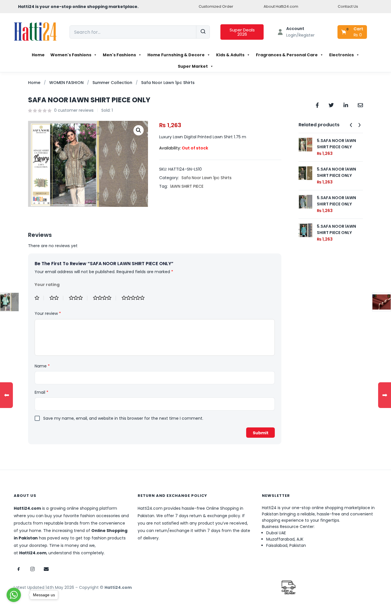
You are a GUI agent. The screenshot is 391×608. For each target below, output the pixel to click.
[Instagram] (32, 569)
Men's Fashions (119, 55)
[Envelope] (46, 569)
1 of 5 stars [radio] (39, 298)
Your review (48, 313)
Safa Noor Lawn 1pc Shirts (168, 82)
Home (38, 55)
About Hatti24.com (281, 6)
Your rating (47, 284)
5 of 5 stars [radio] (135, 298)
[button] (352, 32)
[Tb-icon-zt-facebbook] (18, 569)
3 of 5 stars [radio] (78, 298)
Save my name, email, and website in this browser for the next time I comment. (123, 418)
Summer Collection (112, 82)
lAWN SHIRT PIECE (187, 186)
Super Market (193, 66)
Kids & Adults (230, 55)
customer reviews (74, 110)
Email (41, 392)
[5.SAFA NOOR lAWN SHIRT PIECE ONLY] (305, 144)
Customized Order (216, 6)
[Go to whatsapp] (14, 595)
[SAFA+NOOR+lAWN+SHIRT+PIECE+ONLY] (331, 104)
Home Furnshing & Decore (176, 55)
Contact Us (348, 6)
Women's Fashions (70, 55)
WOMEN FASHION (66, 82)
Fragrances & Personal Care (287, 55)
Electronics (341, 55)
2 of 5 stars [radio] (56, 298)
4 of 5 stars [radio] (104, 298)
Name (42, 366)
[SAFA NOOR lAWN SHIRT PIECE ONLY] (317, 104)
